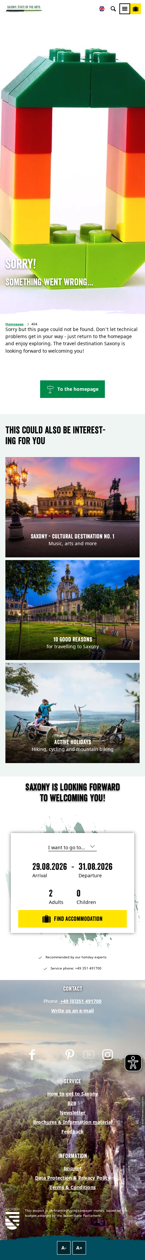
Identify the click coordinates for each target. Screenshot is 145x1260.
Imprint (73, 1168)
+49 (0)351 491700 (80, 1001)
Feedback (72, 1131)
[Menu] (124, 8)
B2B (71, 1103)
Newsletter (72, 1112)
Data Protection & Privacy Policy (72, 1178)
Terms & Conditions (73, 1187)
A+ (79, 1247)
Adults (56, 902)
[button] (72, 389)
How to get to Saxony (72, 1093)
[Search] (113, 9)
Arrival (39, 875)
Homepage (14, 324)
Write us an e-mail (72, 1010)
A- (63, 1247)
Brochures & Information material (72, 1122)
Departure (90, 875)
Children (86, 902)
